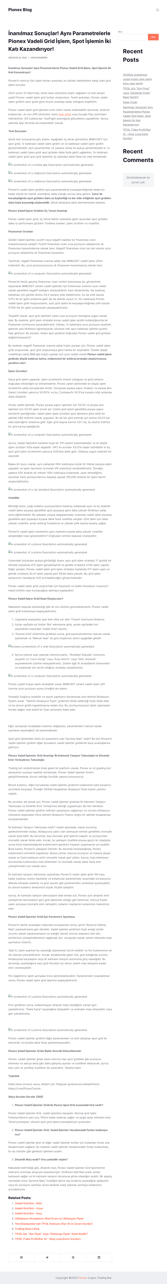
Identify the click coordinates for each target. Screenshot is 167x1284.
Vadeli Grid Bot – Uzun (29, 1208)
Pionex (83, 1277)
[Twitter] (47, 1257)
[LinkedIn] (99, 1257)
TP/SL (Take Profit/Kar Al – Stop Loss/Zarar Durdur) (48, 1239)
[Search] (157, 10)
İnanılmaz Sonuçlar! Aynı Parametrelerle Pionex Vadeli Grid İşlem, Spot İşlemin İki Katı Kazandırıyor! (138, 116)
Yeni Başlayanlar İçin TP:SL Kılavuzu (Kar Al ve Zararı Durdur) (54, 1223)
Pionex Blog (20, 9)
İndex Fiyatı (130, 102)
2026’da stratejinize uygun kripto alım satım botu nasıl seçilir (137, 79)
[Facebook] (21, 1257)
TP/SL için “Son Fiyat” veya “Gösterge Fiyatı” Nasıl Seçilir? (51, 1233)
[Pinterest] (73, 1257)
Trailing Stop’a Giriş (27, 1228)
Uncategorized (39, 57)
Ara (120, 31)
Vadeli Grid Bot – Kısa (28, 1213)
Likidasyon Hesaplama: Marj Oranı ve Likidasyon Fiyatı (49, 1218)
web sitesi (65, 114)
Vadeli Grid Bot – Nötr (28, 1203)
